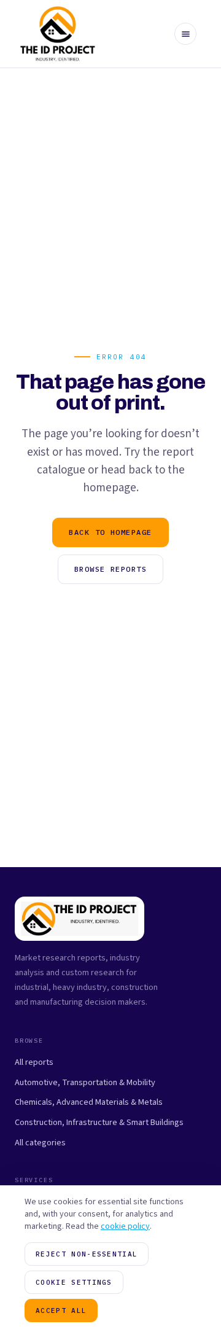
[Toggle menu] (185, 34)
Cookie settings (74, 1282)
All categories (40, 1142)
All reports (34, 1062)
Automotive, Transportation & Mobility (85, 1082)
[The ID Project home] (58, 34)
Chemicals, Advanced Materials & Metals (89, 1102)
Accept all (61, 1310)
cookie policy (125, 1226)
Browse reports (110, 569)
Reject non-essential (87, 1254)
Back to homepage (110, 532)
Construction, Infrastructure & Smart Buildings (99, 1122)
